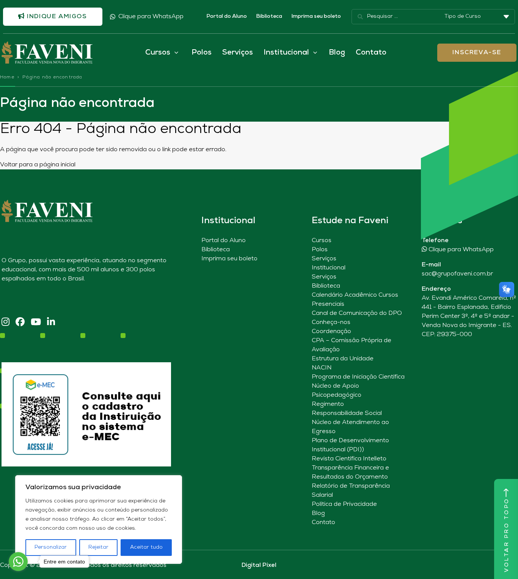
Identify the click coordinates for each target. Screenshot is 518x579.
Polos (202, 52)
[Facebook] (20, 322)
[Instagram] (5, 322)
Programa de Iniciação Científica (358, 377)
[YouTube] (36, 322)
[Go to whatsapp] (18, 561)
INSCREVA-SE (476, 53)
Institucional (328, 268)
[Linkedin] (51, 322)
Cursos (321, 241)
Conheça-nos (331, 322)
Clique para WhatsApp (151, 17)
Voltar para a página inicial (37, 165)
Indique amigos (56, 17)
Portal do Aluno (226, 16)
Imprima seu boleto (316, 16)
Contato (371, 52)
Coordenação (331, 332)
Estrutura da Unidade (343, 359)
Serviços (237, 52)
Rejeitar (98, 547)
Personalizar (51, 547)
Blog (337, 52)
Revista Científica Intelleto (349, 459)
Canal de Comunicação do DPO (357, 313)
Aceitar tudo (146, 547)
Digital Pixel (259, 565)
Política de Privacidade (344, 504)
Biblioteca (269, 16)
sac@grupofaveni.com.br (457, 274)
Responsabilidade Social (347, 413)
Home (7, 77)
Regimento (328, 404)
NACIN (321, 368)
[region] (98, 519)
